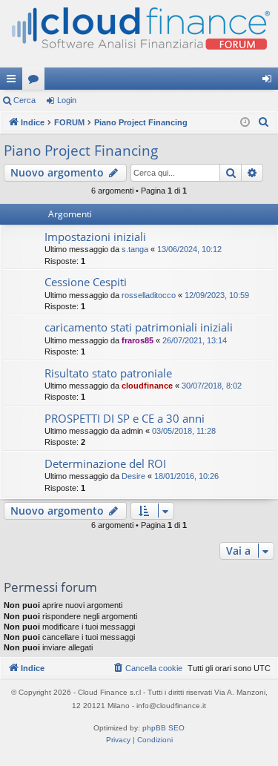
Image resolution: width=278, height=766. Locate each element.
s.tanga (135, 249)
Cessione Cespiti (85, 281)
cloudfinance (147, 385)
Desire (133, 476)
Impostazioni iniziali (95, 236)
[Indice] (139, 33)
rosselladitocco (149, 295)
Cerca (24, 100)
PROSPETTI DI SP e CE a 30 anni (124, 418)
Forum (36, 81)
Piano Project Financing (81, 150)
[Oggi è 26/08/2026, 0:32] (245, 122)
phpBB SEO (163, 728)
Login (66, 100)
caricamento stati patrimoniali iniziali (138, 327)
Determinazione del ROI (105, 463)
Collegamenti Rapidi (14, 81)
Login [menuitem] (270, 81)
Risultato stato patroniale (108, 373)
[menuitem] (264, 122)
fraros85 (137, 340)
